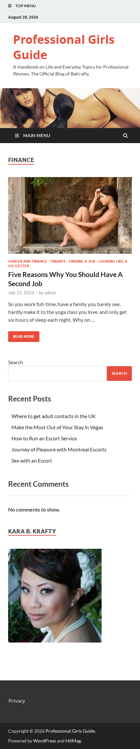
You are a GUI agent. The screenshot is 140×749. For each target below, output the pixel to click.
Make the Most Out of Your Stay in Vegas (57, 427)
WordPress (44, 740)
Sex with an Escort (31, 460)
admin (50, 292)
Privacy (16, 700)
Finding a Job (82, 261)
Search (15, 362)
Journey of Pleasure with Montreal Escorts (58, 449)
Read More (21, 335)
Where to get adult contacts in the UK (53, 416)
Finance (58, 261)
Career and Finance (27, 261)
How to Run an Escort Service (44, 438)
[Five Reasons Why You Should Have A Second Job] (70, 218)
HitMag (73, 740)
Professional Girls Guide (64, 47)
